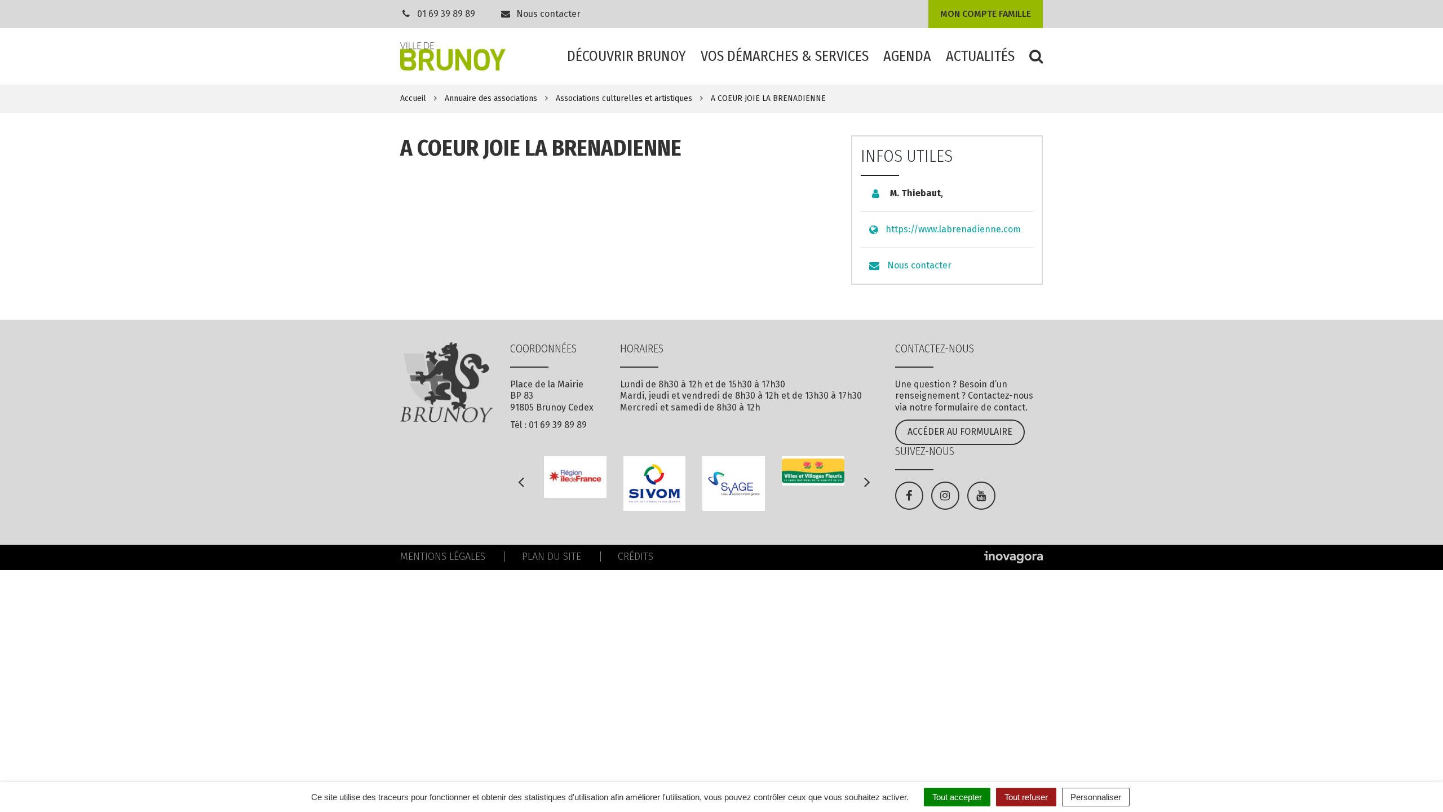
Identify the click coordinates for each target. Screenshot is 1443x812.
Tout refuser (1026, 797)
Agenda (907, 56)
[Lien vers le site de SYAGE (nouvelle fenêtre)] (733, 483)
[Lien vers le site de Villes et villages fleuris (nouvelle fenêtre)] (813, 471)
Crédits (635, 556)
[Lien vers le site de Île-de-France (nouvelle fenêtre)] (575, 477)
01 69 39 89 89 (446, 13)
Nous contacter (547, 13)
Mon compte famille (985, 13)
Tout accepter (957, 797)
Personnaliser (1095, 797)
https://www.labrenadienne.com (953, 229)
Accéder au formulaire (960, 431)
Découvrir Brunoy (626, 56)
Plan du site (551, 556)
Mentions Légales (442, 556)
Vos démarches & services (785, 56)
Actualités (980, 56)
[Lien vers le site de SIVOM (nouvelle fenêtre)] (654, 483)
